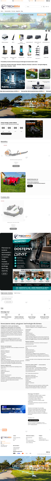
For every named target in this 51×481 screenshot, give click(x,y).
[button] (44, 6)
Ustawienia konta (16, 448)
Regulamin (39, 422)
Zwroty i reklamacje (29, 442)
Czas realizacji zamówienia (30, 441)
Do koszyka (16, 166)
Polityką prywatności (34, 424)
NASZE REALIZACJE (5, 297)
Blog (14, 440)
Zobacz (30, 186)
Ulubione (14, 450)
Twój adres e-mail (31, 417)
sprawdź (25, 111)
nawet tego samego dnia (19, 318)
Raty (27, 438)
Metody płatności (29, 437)
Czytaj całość (8, 302)
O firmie (14, 438)
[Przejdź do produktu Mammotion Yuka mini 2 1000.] (13, 211)
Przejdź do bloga (17, 293)
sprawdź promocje (5, 133)
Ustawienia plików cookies (43, 440)
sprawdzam (25, 472)
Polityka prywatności (42, 438)
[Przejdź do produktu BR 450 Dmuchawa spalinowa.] (16, 151)
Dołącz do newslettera (33, 420)
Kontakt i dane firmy (16, 437)
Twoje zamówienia (16, 447)
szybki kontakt (32, 318)
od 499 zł (6, 318)
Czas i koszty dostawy (30, 440)
